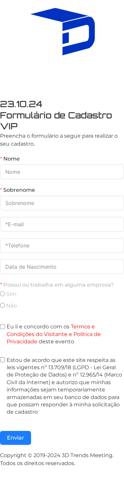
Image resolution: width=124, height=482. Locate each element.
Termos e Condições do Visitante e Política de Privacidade (54, 334)
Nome (11, 159)
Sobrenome (19, 190)
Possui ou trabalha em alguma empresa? (58, 285)
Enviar (15, 438)
